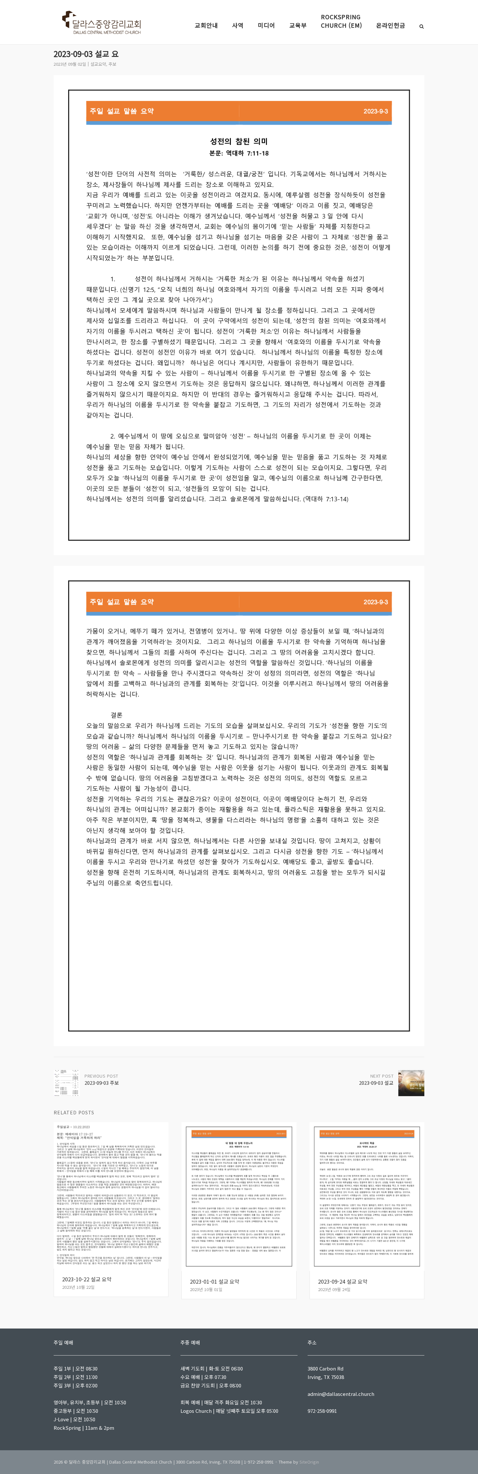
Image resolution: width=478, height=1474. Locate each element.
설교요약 (98, 64)
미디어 (266, 25)
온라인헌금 (390, 25)
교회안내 (206, 25)
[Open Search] (421, 27)
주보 (112, 64)
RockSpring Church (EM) (341, 20)
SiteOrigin (309, 1462)
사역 (238, 25)
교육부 (298, 25)
